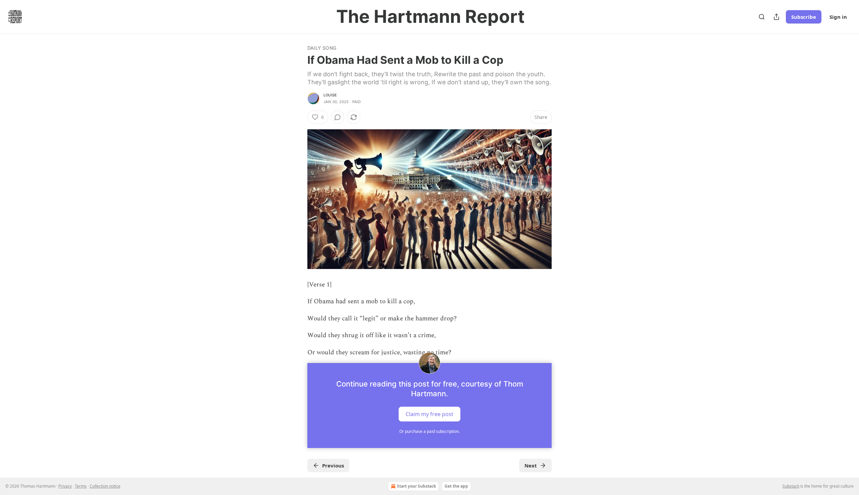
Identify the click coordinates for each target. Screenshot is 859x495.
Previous (333, 465)
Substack (790, 486)
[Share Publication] (776, 17)
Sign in (838, 16)
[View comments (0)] (337, 117)
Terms (81, 486)
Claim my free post (429, 414)
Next (530, 465)
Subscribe (803, 16)
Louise (330, 95)
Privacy (65, 486)
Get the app (456, 486)
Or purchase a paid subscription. (429, 431)
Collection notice (105, 486)
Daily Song (321, 48)
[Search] (761, 17)
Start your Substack (416, 486)
